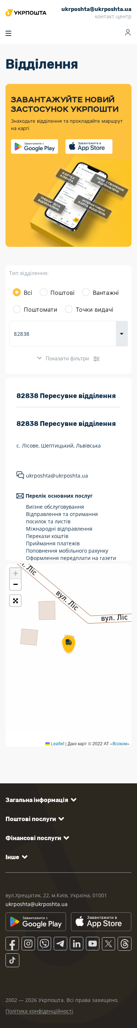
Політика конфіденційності (39, 1010)
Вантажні (106, 292)
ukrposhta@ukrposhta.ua (57, 475)
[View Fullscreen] (15, 600)
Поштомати (40, 309)
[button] (69, 645)
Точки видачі (94, 309)
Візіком (120, 743)
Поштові (62, 292)
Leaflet (57, 743)
